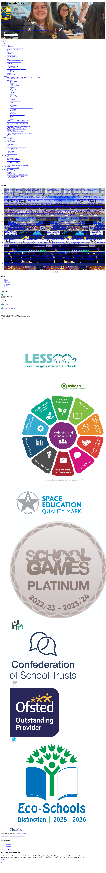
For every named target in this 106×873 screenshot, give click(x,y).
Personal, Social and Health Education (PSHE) (21, 108)
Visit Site (3, 860)
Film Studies (13, 95)
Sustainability (10, 64)
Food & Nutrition (14, 96)
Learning (6, 76)
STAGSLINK (10, 152)
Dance (11, 88)
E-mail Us (41, 25)
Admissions (10, 46)
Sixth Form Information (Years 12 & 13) (17, 131)
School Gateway (11, 151)
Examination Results (12, 56)
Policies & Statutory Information (15, 60)
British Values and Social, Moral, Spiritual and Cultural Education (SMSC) (25, 77)
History (12, 102)
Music (11, 106)
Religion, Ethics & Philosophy (17, 115)
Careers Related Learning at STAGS (16, 78)
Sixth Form (6, 155)
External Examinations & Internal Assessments (18, 126)
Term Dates (9, 70)
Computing (12, 87)
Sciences (12, 116)
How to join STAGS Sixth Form (15, 159)
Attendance (9, 138)
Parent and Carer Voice (12, 144)
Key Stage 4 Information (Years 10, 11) (16, 129)
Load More (54, 271)
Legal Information (21, 833)
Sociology (12, 117)
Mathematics (13, 103)
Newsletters (7, 284)
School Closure (10, 149)
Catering (9, 140)
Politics (12, 112)
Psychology (13, 113)
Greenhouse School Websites (17, 836)
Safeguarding (7, 166)
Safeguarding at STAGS (13, 168)
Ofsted (8, 59)
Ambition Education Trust (13, 49)
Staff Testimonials (11, 177)
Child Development (15, 84)
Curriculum (9, 80)
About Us (6, 45)
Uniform (9, 73)
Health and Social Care (15, 101)
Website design (4, 836)
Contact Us (9, 53)
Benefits (9, 172)
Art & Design (13, 81)
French (11, 98)
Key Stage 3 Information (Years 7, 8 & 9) (17, 127)
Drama (11, 91)
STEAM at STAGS (12, 134)
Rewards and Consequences (14, 62)
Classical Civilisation (15, 85)
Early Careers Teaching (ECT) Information (17, 175)
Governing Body (11, 57)
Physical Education (14, 110)
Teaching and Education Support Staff (16, 69)
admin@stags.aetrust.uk (9, 308)
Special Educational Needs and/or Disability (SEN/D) (20, 133)
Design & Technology (15, 90)
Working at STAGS (8, 169)
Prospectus (9, 63)
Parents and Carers (8, 137)
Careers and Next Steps (12, 158)
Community (10, 52)
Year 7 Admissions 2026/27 (16, 48)
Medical (9, 142)
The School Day (11, 71)
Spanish (12, 119)
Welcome (9, 156)
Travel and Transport (12, 154)
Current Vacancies (11, 173)
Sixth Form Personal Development (15, 163)
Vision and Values (11, 74)
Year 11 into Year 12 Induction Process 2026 (18, 165)
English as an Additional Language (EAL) (17, 123)
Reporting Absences (12, 148)
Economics (12, 92)
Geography (12, 99)
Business (12, 83)
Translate (15, 36)
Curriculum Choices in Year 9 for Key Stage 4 (18, 120)
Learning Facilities (11, 130)
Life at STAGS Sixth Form (13, 161)
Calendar (9, 50)
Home (5, 44)
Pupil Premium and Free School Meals (16, 147)
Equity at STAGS (11, 55)
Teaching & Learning (12, 136)
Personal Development (12, 66)
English (12, 94)
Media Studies (13, 105)
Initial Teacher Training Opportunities (16, 176)
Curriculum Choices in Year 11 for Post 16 (17, 122)
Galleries (6, 281)
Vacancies (6, 287)
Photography (13, 109)
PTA (8, 145)
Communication (11, 141)
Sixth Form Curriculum (12, 162)
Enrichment (9, 124)
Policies (6, 285)
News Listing (7, 282)
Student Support (11, 67)
